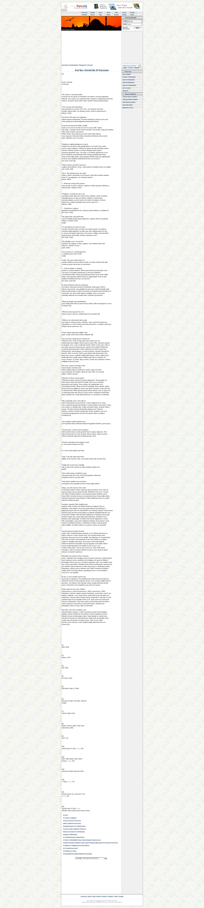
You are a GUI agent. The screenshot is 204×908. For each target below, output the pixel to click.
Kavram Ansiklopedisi (129, 85)
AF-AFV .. (66, 815)
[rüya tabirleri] (118, 9)
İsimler (132, 14)
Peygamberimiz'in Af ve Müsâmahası (74, 826)
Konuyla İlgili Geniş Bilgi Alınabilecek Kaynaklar (77, 854)
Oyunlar (116, 14)
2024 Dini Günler (128, 105)
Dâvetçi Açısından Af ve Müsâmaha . (74, 832)
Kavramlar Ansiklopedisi (70, 65)
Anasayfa (84, 12)
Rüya (100, 14)
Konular (90, 65)
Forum (124, 12)
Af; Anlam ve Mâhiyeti (69, 818)
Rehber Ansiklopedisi (129, 77)
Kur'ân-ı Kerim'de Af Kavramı (72, 821)
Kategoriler (82, 65)
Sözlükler (84, 14)
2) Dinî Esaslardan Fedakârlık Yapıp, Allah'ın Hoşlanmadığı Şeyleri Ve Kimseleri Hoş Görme (90, 843)
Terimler (132, 12)
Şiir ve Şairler (127, 88)
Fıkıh (116, 12)
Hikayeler (126, 91)
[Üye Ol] (125, 27)
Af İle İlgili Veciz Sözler (69, 851)
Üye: (125, 21)
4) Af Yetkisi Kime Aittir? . (71, 848)
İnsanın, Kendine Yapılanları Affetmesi (74, 829)
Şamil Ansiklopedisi (129, 80)
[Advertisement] (102, 47)
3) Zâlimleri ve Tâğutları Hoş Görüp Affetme (76, 845)
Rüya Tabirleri (97, 896)
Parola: (125, 24)
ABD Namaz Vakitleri (129, 102)
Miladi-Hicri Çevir (128, 108)
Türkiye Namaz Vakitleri (130, 97)
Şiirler (116, 896)
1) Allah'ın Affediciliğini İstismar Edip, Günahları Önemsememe (82, 840)
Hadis (108, 12)
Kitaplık (121, 896)
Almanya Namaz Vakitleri (130, 99)
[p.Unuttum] (126, 29)
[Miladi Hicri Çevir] (132, 69)
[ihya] (76, 11)
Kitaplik (92, 12)
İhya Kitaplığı (126, 74)
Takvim (92, 14)
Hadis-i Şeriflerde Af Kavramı (72, 823)
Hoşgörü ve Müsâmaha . (70, 834)
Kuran (100, 12)
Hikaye (108, 14)
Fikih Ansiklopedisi (128, 82)
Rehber (124, 14)
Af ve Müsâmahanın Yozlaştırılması (73, 837)
